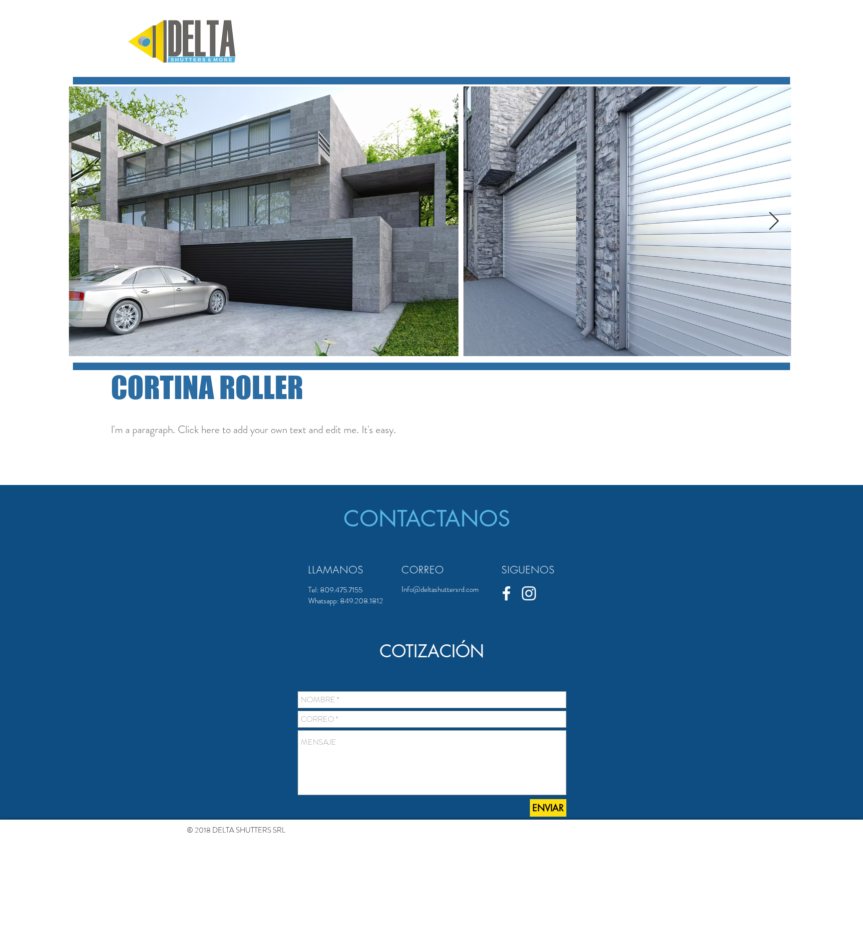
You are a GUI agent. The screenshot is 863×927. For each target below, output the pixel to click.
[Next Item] (774, 221)
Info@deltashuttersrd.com (440, 589)
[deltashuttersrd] (528, 593)
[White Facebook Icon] (506, 593)
